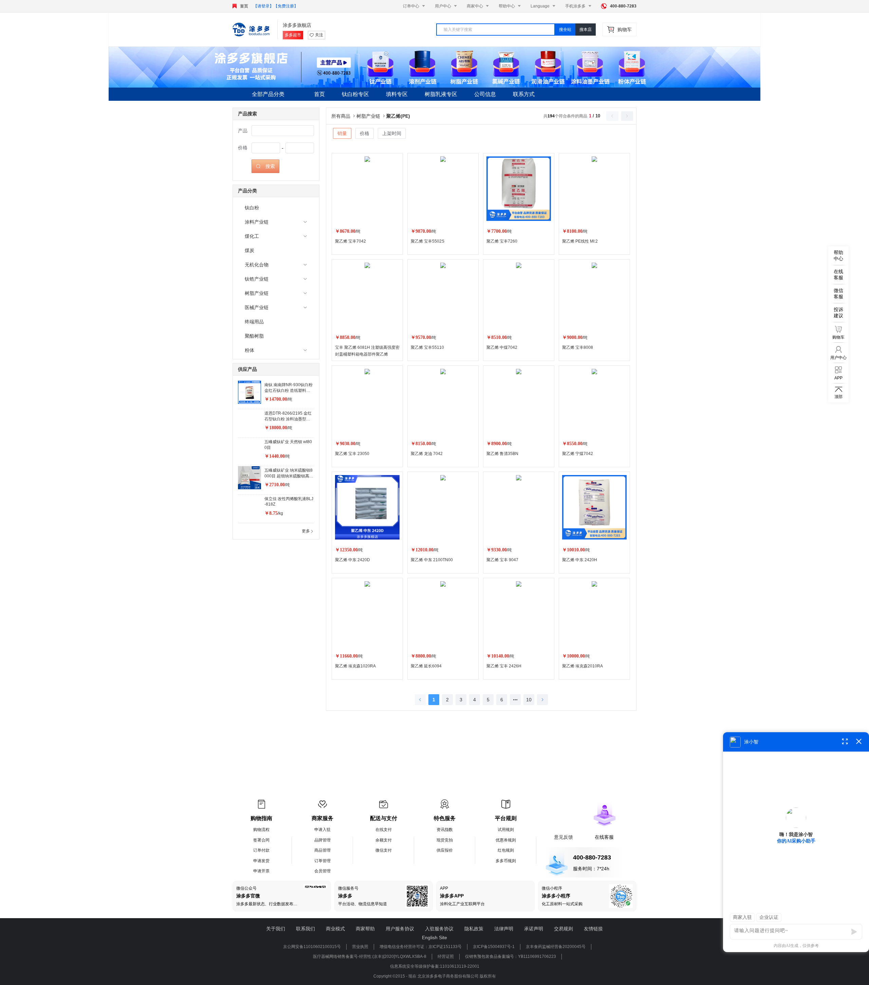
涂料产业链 (257, 222)
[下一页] (542, 699)
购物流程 (261, 829)
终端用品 (254, 321)
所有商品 (343, 116)
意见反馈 (563, 837)
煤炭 (249, 250)
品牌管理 (322, 840)
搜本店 (585, 29)
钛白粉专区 (355, 94)
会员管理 (322, 871)
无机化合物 (257, 264)
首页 (244, 6)
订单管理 (322, 860)
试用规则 (506, 829)
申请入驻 (322, 829)
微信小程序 (552, 888)
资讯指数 (445, 829)
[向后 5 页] (515, 699)
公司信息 (485, 94)
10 (529, 699)
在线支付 (383, 829)
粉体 (249, 350)
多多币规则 (506, 860)
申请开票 (261, 871)
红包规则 (506, 850)
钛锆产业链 (257, 279)
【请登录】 (263, 6)
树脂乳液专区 (441, 94)
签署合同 (261, 840)
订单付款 (261, 850)
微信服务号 (348, 888)
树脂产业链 (257, 293)
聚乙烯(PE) (398, 116)
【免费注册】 (286, 6)
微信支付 (383, 850)
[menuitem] (276, 207)
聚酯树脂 (254, 336)
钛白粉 (252, 207)
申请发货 (261, 860)
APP (444, 888)
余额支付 (383, 840)
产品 (242, 130)
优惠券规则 (506, 840)
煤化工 (252, 236)
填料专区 (397, 94)
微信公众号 (246, 888)
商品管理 (322, 850)
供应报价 (445, 850)
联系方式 (524, 94)
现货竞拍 (445, 840)
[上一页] (420, 699)
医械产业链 (257, 307)
